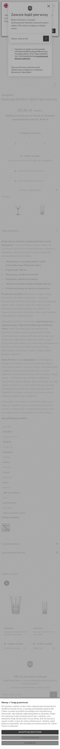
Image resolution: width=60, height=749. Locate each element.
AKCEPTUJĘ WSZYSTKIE (30, 732)
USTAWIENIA (30, 743)
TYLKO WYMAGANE (30, 738)
